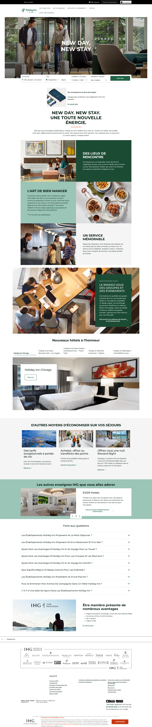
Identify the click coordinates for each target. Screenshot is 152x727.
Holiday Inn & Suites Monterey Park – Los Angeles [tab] (49, 352)
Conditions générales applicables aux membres (92, 680)
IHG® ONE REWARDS (46, 13)
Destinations (44, 8)
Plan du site (111, 687)
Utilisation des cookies (114, 690)
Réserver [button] (27, 468)
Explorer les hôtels (54, 689)
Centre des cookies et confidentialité (119, 680)
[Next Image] (79, 516)
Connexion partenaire (55, 691)
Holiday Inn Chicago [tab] (21, 353)
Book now (120, 78)
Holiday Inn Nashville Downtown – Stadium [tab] (96, 352)
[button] (125, 2)
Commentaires (112, 692)
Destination (25, 76)
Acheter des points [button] (68, 465)
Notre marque (59, 8)
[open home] (2, 639)
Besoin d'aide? (28, 2)
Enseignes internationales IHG (58, 685)
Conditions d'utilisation (85, 682)
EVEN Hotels (91, 492)
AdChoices (111, 685)
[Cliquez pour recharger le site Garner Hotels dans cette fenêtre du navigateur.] (75, 662)
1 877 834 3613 (41, 702)
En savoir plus (111, 707)
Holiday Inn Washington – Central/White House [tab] (122, 352)
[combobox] (32, 80)
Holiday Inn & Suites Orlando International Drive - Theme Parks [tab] (74, 350)
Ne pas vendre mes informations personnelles (117, 682)
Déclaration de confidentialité (71, 724)
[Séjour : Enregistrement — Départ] (57, 80)
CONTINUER (120, 722)
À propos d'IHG (53, 681)
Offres (92, 8)
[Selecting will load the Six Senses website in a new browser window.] (26, 655)
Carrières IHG (53, 683)
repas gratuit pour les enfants (52, 208)
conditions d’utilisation (61, 723)
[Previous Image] (72, 516)
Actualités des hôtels (55, 687)
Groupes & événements (77, 8)
